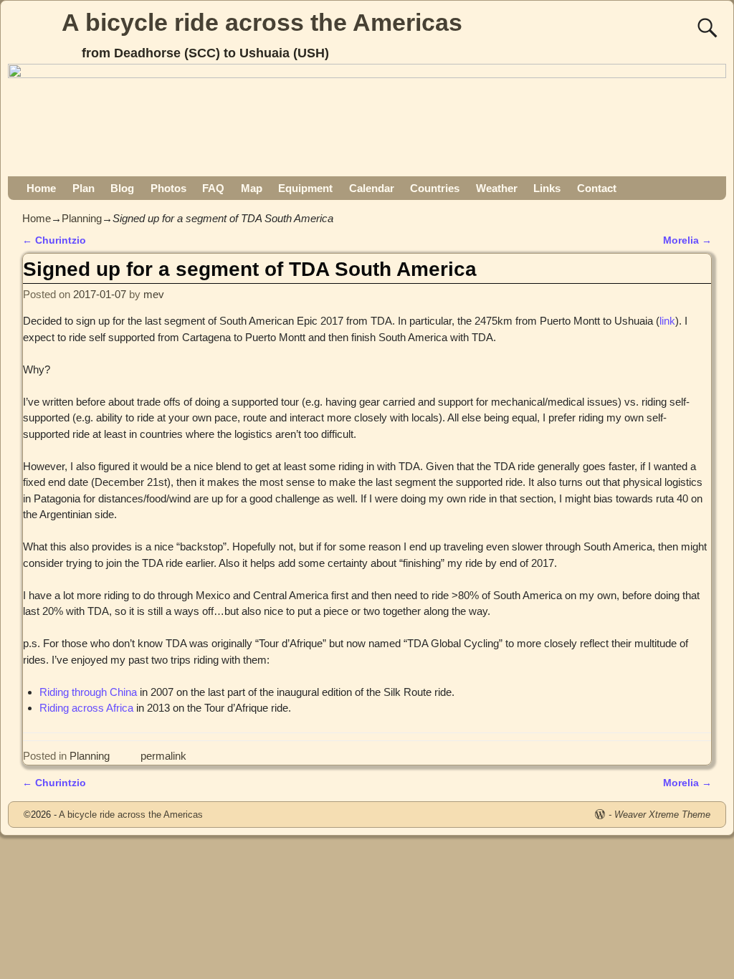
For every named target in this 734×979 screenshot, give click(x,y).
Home (41, 188)
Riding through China (88, 692)
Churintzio (54, 240)
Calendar (371, 188)
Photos (168, 188)
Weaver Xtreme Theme (662, 814)
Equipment (305, 188)
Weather (497, 188)
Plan (83, 188)
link (667, 321)
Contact (596, 188)
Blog (122, 188)
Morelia (687, 240)
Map (251, 188)
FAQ (213, 188)
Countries (434, 188)
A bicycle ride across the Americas (262, 22)
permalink (163, 756)
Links (547, 188)
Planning (82, 218)
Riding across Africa (86, 708)
